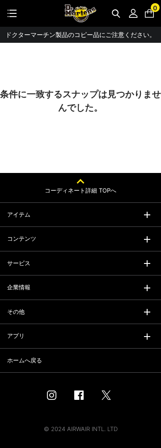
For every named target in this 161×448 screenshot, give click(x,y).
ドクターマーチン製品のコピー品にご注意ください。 (80, 34)
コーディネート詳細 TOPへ (80, 190)
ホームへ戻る (24, 360)
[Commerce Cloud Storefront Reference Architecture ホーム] (80, 13)
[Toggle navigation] (12, 13)
